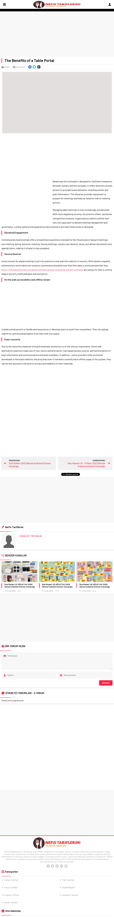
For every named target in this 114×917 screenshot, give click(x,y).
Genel (7, 67)
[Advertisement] (57, 34)
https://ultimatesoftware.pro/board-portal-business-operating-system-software (42, 269)
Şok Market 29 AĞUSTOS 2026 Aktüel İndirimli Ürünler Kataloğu (57, 585)
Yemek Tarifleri (11, 880)
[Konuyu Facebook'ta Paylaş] (30, 67)
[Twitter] (52, 866)
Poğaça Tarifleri (11, 895)
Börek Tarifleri (11, 902)
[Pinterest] (61, 866)
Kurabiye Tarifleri (70, 895)
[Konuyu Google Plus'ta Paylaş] (39, 67)
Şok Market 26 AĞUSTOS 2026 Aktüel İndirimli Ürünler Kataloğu (94, 585)
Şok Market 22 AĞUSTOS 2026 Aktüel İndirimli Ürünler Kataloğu (19, 585)
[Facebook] (48, 866)
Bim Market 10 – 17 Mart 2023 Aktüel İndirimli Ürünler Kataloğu (86, 465)
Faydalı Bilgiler (68, 887)
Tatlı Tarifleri (68, 880)
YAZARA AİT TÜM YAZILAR (30, 536)
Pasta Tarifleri (11, 887)
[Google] (57, 866)
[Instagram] (66, 866)
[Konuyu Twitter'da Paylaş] (34, 67)
